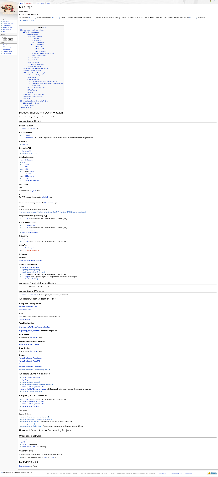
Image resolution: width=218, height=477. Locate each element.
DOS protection (30, 176)
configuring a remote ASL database (30, 260)
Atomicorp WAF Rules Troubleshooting (34, 327)
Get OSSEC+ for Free (26, 20)
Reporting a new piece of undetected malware (36, 384)
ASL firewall (25, 164)
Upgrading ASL (26, 151)
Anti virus (28, 174)
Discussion (29, 3)
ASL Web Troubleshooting (30, 250)
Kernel (32, 171)
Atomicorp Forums (27, 424)
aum (20, 316)
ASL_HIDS (33, 191)
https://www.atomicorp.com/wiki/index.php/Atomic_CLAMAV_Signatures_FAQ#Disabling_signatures (52, 212)
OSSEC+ (31, 18)
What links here (7, 45)
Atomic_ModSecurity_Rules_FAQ (32, 401)
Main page (6, 21)
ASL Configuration (27, 160)
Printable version (7, 51)
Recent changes (7, 27)
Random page (7, 29)
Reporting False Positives (27, 364)
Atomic (23, 444)
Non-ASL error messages (29, 232)
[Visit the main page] (9, 9)
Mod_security (48, 203)
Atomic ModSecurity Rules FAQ (29, 344)
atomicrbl (22, 287)
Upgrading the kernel (28, 153)
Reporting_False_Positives (30, 267)
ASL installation (26, 135)
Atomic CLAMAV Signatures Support (33, 389)
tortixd (27, 178)
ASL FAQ (24, 219)
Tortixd (23, 162)
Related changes (7, 47)
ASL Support (25, 277)
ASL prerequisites (27, 138)
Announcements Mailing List (30, 426)
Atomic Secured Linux (28, 129)
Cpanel (52, 457)
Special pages (7, 49)
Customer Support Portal (29, 421)
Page (21, 3)
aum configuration (25, 319)
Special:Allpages (24, 466)
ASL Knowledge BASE (28, 279)
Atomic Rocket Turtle (28, 447)
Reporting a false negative (30, 382)
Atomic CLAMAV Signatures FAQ (32, 387)
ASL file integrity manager (29, 181)
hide (44, 27)
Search (3, 34)
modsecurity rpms (25, 309)
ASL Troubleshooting (28, 225)
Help (4, 31)
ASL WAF (24, 167)
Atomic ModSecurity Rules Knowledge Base (33, 370)
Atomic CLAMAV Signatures (30, 377)
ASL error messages (28, 230)
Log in (213, 1)
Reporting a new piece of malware (32, 272)
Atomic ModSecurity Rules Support (30, 358)
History (48, 3)
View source (40, 3)
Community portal (7, 23)
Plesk (45, 457)
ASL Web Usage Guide (29, 248)
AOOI (23, 442)
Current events (7, 25)
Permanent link (7, 53)
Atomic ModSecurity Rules (28, 307)
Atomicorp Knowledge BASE (30, 391)
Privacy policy (162, 473)
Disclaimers (188, 473)
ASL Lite (24, 440)
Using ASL (24, 144)
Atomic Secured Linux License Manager (34, 417)
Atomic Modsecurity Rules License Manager (36, 419)
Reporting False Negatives (30, 270)
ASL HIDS (24, 169)
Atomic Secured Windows (29, 295)
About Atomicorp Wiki (176, 473)
